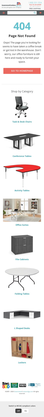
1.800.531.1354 (35, 2)
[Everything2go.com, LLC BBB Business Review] (34, 385)
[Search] (34, 13)
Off (18, 411)
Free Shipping (35, 8)
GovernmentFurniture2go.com (23, 391)
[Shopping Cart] (40, 13)
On (25, 411)
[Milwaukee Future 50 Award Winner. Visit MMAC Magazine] (22, 385)
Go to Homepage (22, 70)
